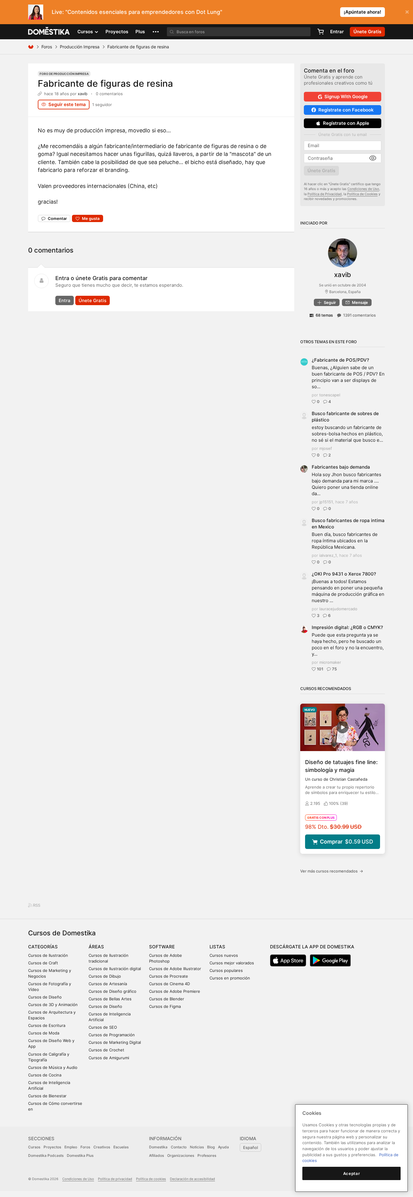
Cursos (34, 1147)
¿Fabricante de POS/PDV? (340, 360)
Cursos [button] (85, 31)
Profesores (206, 1155)
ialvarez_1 (328, 555)
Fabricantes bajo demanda (341, 467)
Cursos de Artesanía (108, 983)
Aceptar (351, 1173)
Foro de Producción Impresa (64, 74)
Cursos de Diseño (45, 997)
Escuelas (120, 1147)
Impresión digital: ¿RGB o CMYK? (347, 627)
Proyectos (117, 31)
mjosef (325, 448)
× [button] (407, 11)
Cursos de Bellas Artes (110, 998)
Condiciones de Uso (363, 189)
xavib (82, 93)
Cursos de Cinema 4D (169, 983)
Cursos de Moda (43, 1033)
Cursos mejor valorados (232, 962)
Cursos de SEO (103, 1027)
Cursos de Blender (166, 998)
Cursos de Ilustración (48, 955)
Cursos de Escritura (46, 1025)
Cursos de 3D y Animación (53, 1004)
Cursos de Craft (43, 962)
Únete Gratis (92, 300)
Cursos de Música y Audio (52, 1067)
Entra (64, 300)
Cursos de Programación (112, 1034)
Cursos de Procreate (168, 976)
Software (162, 947)
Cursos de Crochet (106, 1049)
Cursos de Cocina (44, 1075)
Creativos (101, 1147)
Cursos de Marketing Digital (115, 1042)
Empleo (70, 1147)
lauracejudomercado (338, 608)
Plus (140, 31)
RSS (36, 905)
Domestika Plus (80, 1155)
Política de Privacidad (324, 194)
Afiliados (156, 1155)
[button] (155, 31)
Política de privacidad (115, 1179)
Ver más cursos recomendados (331, 871)
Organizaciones (180, 1155)
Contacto (179, 1147)
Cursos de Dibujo (105, 976)
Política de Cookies (362, 194)
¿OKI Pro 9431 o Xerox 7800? (344, 574)
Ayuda (223, 1147)
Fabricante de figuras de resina (105, 83)
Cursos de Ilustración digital (115, 968)
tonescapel (329, 394)
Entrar (337, 31)
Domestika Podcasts (45, 1155)
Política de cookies (151, 1179)
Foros (46, 46)
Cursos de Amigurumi (109, 1057)
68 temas (324, 315)
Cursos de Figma (165, 1006)
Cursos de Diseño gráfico (112, 991)
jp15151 (326, 501)
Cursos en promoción (230, 978)
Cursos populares (226, 970)
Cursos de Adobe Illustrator (175, 968)
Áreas (96, 947)
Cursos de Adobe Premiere (174, 991)
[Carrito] (320, 31)
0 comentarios (109, 93)
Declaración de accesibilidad (192, 1179)
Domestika (158, 1147)
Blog (211, 1147)
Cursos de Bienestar (47, 1095)
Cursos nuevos (224, 955)
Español (250, 1147)
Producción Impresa (79, 46)
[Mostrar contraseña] (373, 158)
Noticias (197, 1147)
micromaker (330, 662)
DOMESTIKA (49, 31)
